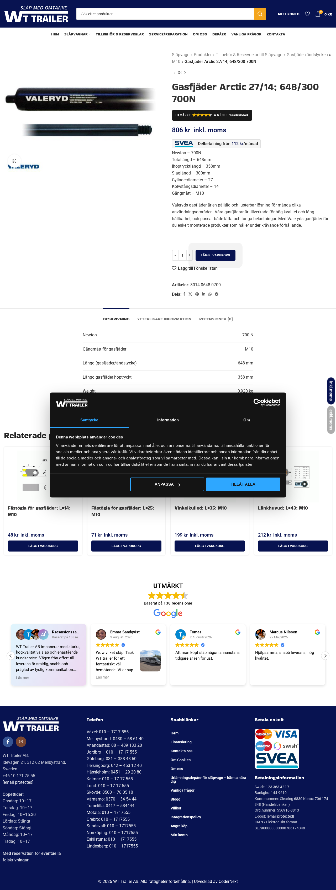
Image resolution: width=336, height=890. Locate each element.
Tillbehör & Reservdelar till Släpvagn (249, 54)
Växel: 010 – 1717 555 (108, 731)
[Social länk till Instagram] (21, 742)
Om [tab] (246, 420)
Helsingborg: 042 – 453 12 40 (114, 765)
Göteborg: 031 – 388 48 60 (111, 758)
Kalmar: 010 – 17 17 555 (110, 778)
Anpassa (164, 484)
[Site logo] (36, 13)
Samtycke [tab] (89, 420)
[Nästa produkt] (185, 72)
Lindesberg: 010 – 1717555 (112, 846)
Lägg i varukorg (215, 255)
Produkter (203, 54)
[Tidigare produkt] (174, 72)
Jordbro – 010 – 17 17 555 (112, 752)
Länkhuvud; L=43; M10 (283, 508)
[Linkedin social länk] (204, 294)
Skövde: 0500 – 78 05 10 (110, 792)
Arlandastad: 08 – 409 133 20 (114, 745)
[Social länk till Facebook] (184, 294)
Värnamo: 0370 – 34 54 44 (111, 799)
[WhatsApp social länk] (210, 294)
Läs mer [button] (22, 678)
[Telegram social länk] (216, 294)
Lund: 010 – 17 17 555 (108, 785)
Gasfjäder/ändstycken (307, 54)
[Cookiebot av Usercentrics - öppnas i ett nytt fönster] (257, 402)
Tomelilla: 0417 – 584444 (110, 805)
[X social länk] (190, 294)
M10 (176, 61)
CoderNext (228, 881)
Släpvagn (181, 54)
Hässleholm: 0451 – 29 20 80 (114, 772)
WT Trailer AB (125, 881)
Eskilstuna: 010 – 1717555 (111, 839)
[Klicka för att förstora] (14, 160)
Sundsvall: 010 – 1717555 (111, 825)
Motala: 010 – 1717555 (108, 812)
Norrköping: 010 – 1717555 (112, 832)
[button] (43, 546)
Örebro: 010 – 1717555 (108, 819)
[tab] (116, 316)
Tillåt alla (243, 484)
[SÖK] (260, 14)
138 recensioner (178, 603)
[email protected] (18, 782)
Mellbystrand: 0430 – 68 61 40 (115, 738)
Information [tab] (168, 420)
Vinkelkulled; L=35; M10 (201, 508)
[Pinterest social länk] (197, 294)
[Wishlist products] (307, 14)
